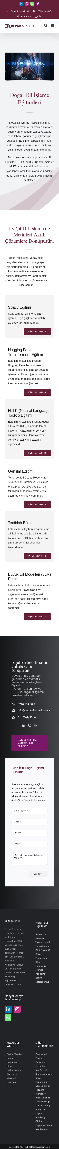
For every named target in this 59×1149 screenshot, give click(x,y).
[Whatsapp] (8, 1017)
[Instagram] (17, 1009)
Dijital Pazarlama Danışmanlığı (42, 1081)
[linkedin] (23, 725)
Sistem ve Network (40, 936)
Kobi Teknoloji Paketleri (42, 1107)
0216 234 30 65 (27, 704)
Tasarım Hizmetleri (40, 1091)
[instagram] (29, 725)
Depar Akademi (38, 1147)
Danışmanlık (42, 1054)
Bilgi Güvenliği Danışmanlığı (43, 1099)
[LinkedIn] (8, 1009)
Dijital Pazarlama (41, 956)
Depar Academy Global (40, 1117)
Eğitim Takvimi (14, 1054)
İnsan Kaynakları (12, 1060)
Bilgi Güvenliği (43, 950)
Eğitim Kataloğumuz (42, 979)
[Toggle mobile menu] (52, 25)
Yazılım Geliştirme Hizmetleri (40, 1062)
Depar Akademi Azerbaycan (43, 1127)
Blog (9, 1066)
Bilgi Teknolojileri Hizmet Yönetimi (41, 968)
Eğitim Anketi (14, 1070)
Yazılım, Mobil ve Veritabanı (42, 944)
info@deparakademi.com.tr (34, 710)
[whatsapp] (35, 725)
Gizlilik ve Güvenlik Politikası (12, 1078)
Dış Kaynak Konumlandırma (43, 1072)
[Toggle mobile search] (45, 25)
